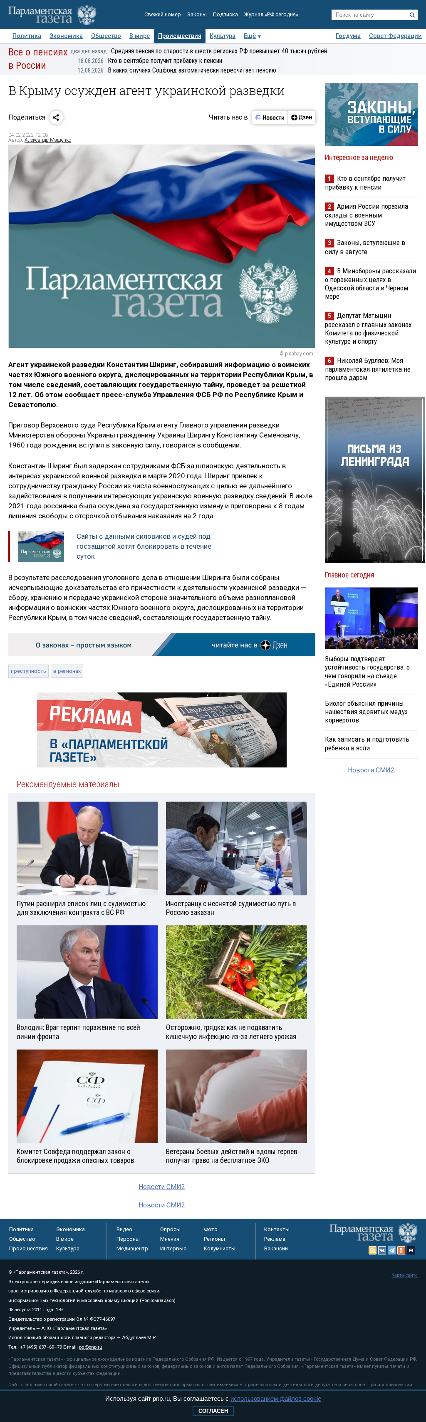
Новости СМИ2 (162, 1187)
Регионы (214, 1239)
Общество (106, 36)
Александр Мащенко (48, 140)
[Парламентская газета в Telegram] (392, 1250)
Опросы (170, 1229)
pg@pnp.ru (90, 1347)
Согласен (213, 1411)
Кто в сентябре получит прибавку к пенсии (150, 61)
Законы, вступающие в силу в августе (365, 246)
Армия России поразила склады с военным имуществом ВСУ (366, 214)
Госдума (348, 36)
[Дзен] (301, 117)
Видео (124, 1229)
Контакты (277, 1229)
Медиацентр (132, 1248)
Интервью (173, 1248)
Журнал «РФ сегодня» (271, 14)
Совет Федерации (395, 36)
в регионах (67, 671)
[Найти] (412, 15)
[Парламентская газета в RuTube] (411, 1250)
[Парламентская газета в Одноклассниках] (401, 1250)
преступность (28, 671)
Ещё (250, 36)
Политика (26, 36)
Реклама (274, 1239)
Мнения (169, 1239)
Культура (222, 36)
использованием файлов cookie (275, 1398)
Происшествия (179, 36)
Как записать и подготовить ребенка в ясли (367, 743)
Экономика (66, 36)
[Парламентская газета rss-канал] (373, 1250)
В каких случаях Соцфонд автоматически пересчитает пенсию (177, 70)
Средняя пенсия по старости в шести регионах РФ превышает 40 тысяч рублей (198, 51)
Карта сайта (404, 1275)
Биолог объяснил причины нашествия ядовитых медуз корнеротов (366, 711)
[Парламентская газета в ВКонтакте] (382, 1250)
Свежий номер (162, 14)
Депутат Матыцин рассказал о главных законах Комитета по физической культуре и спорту (368, 328)
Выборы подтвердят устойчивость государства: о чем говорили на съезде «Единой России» (367, 671)
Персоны (128, 1239)
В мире (139, 36)
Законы (197, 14)
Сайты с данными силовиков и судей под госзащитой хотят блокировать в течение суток (144, 546)
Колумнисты (219, 1248)
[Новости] (270, 117)
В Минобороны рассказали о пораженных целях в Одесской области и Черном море (370, 283)
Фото (211, 1229)
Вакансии (276, 1248)
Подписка (225, 14)
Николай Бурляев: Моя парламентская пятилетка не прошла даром (368, 369)
